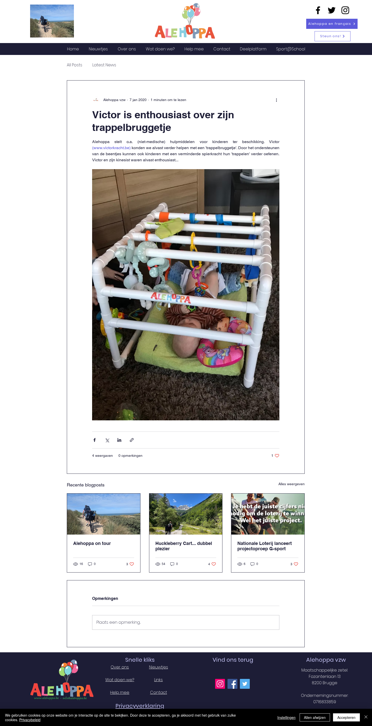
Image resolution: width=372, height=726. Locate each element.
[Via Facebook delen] (94, 440)
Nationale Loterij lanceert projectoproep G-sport (264, 546)
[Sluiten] (366, 717)
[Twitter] (331, 10)
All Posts (74, 65)
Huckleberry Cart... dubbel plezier (183, 546)
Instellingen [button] (286, 717)
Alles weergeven (291, 484)
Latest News (104, 65)
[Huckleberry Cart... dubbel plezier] (185, 514)
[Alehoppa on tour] (103, 514)
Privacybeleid (29, 719)
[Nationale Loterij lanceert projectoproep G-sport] (267, 514)
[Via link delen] (131, 440)
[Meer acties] (276, 100)
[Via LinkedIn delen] (119, 440)
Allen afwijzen (315, 717)
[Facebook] (318, 10)
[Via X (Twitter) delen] (107, 440)
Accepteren (346, 717)
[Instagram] (345, 10)
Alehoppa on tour (92, 543)
